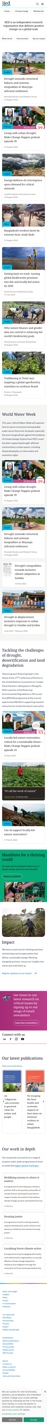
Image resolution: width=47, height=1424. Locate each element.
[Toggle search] (37, 4)
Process (6, 1323)
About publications (11, 1340)
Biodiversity (38, 11)
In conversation (9, 1303)
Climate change (21, 11)
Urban (7, 11)
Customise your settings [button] (13, 1414)
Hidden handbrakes (11, 1329)
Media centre (8, 1350)
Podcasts (6, 1306)
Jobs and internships (11, 1376)
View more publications (12, 1066)
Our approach (9, 1314)
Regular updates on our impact (17, 973)
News (5, 1297)
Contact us (7, 1364)
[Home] (6, 4)
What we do (7, 38)
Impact (6, 1326)
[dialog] (23, 1406)
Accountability (9, 1370)
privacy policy (12, 1410)
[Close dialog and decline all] (45, 1390)
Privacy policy (8, 1346)
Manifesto (7, 1317)
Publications (8, 1337)
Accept (33, 1419)
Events (5, 1300)
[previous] (3, 1101)
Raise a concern (9, 1367)
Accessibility (8, 1343)
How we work (22, 38)
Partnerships (8, 1320)
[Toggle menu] (42, 4)
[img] (43, 1101)
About (5, 1361)
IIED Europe (8, 1353)
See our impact (39, 38)
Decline (12, 1419)
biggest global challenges (26, 1165)
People (6, 1373)
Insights (6, 1294)
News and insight (10, 1291)
